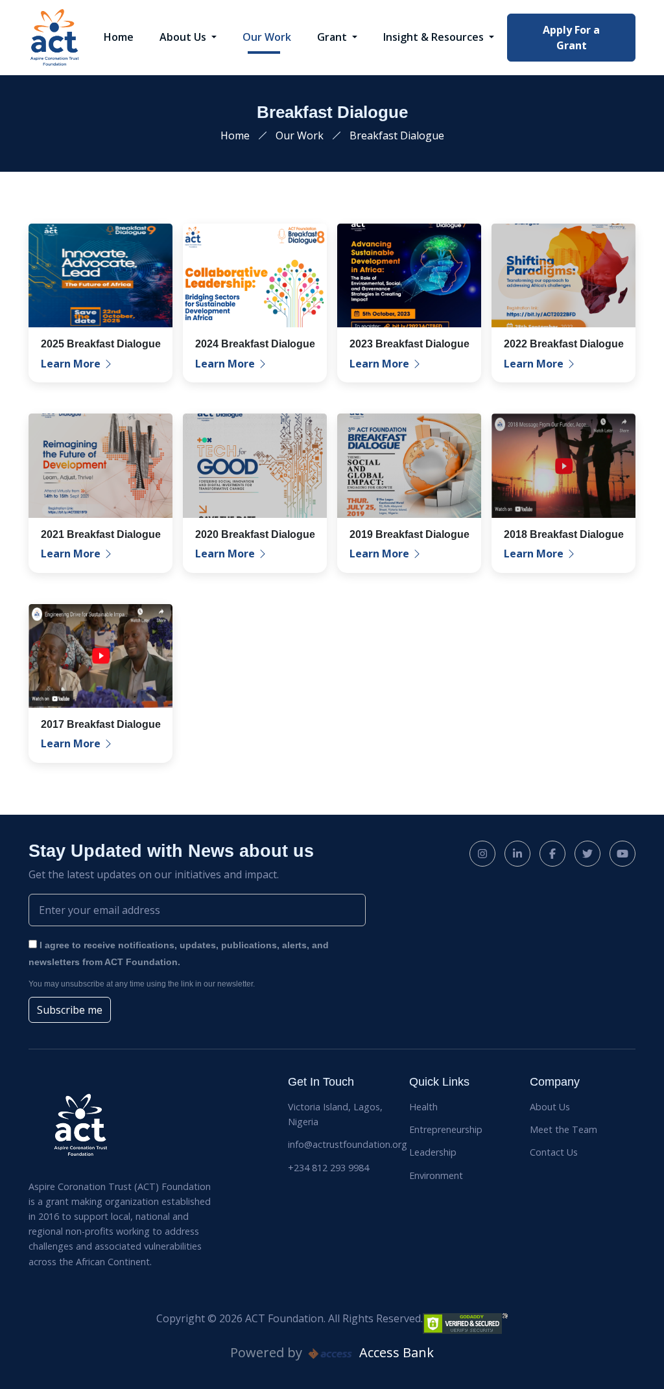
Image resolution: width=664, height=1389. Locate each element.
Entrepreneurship (445, 1129)
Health (423, 1107)
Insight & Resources (434, 37)
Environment (436, 1175)
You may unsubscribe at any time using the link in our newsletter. (142, 983)
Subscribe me (69, 1010)
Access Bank (395, 1352)
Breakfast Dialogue (397, 135)
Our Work (267, 37)
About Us (184, 37)
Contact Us (554, 1152)
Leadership (432, 1152)
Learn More (72, 363)
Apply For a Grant (571, 38)
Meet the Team (563, 1129)
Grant (333, 37)
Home (119, 37)
